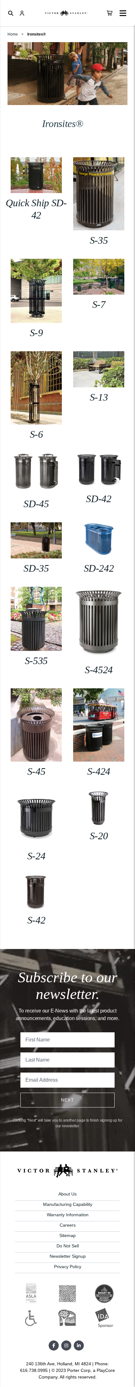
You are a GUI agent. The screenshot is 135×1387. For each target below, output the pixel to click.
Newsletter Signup (68, 1256)
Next (67, 1099)
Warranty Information (68, 1214)
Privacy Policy (67, 1266)
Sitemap (67, 1235)
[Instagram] (66, 1345)
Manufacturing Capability (67, 1204)
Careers (68, 1225)
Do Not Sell (68, 1245)
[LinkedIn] (79, 1345)
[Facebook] (54, 1345)
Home (13, 34)
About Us (67, 1193)
